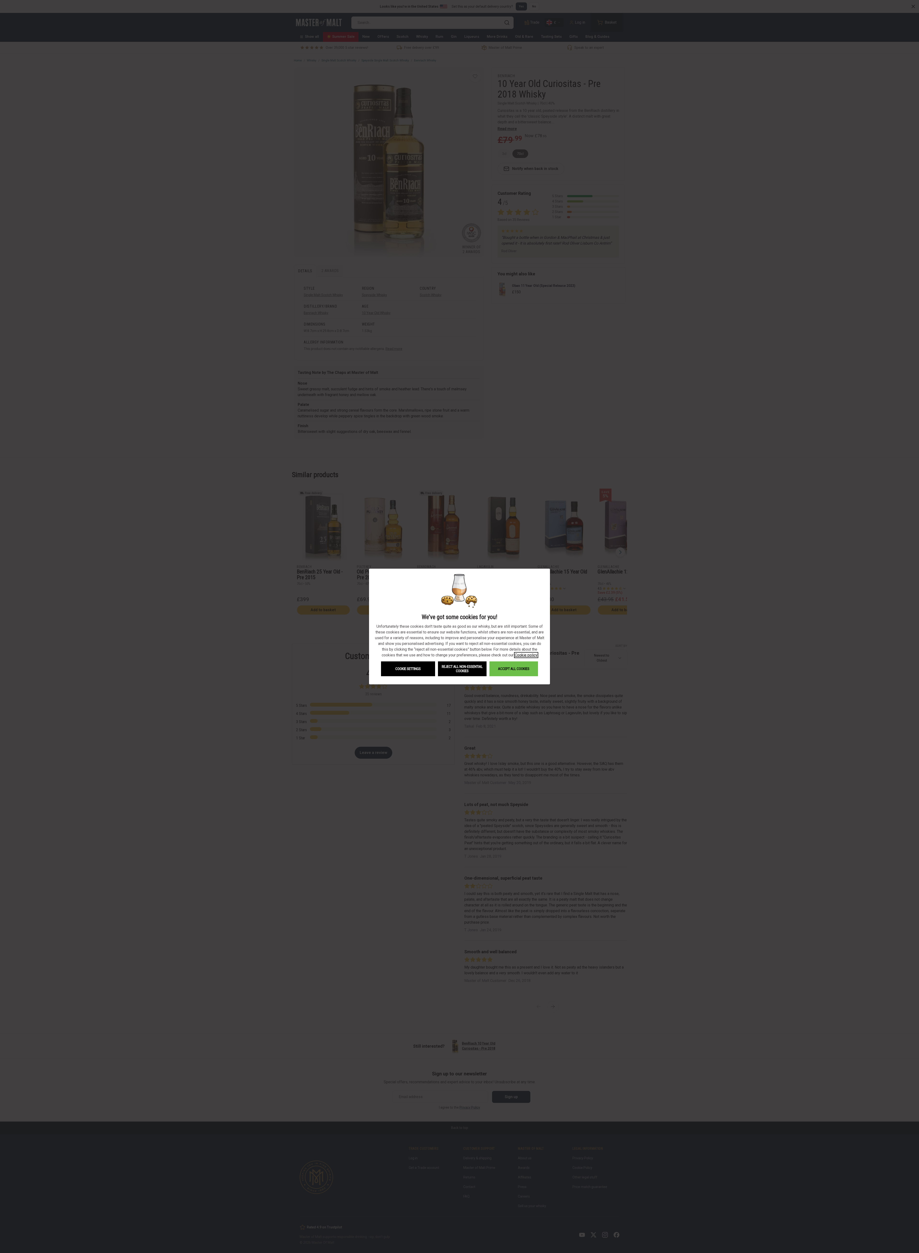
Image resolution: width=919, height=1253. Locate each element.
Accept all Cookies (513, 669)
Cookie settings (408, 669)
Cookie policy (526, 655)
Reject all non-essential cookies (462, 669)
